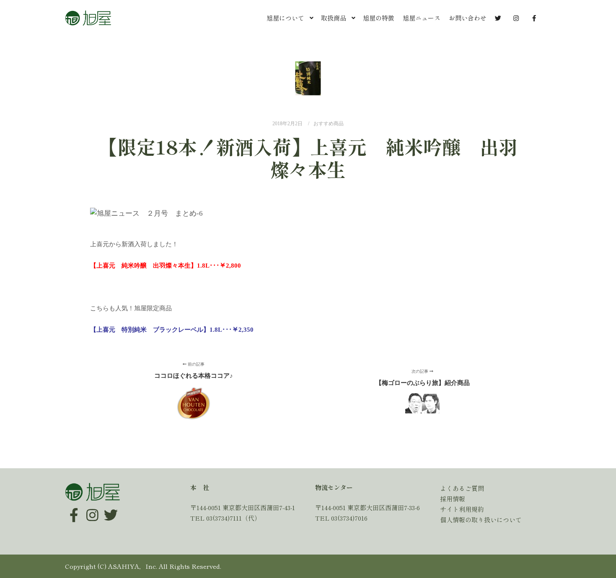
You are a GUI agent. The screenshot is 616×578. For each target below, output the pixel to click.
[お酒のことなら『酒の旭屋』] (88, 18)
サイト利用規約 (462, 509)
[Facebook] (73, 508)
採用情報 (452, 498)
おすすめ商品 (328, 123)
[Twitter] (110, 508)
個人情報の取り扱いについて (481, 519)
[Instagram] (92, 508)
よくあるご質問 (462, 488)
